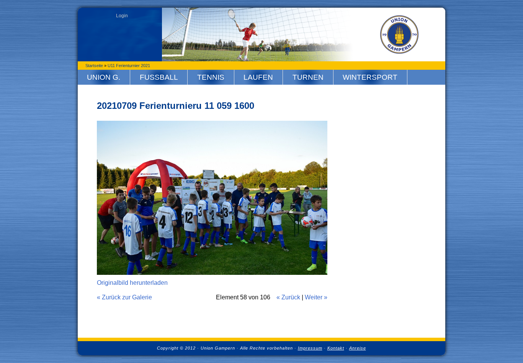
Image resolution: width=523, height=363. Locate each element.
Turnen (308, 77)
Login (122, 15)
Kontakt (335, 348)
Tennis (210, 77)
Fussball (159, 77)
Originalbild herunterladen (132, 282)
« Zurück (288, 297)
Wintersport (370, 77)
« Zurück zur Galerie (124, 297)
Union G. (103, 77)
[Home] (399, 34)
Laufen (258, 77)
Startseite (94, 65)
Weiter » (316, 297)
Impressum (310, 348)
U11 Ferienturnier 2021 (129, 65)
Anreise (357, 348)
